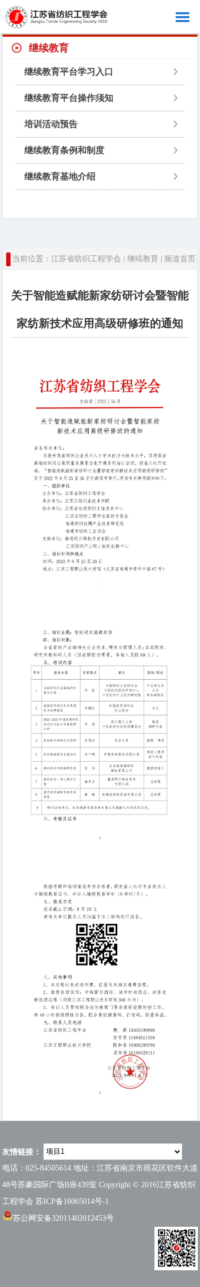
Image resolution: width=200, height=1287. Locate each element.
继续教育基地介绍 (60, 176)
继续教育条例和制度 (64, 150)
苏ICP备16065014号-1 (72, 1201)
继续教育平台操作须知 (68, 98)
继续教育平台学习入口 (68, 71)
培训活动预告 (51, 124)
